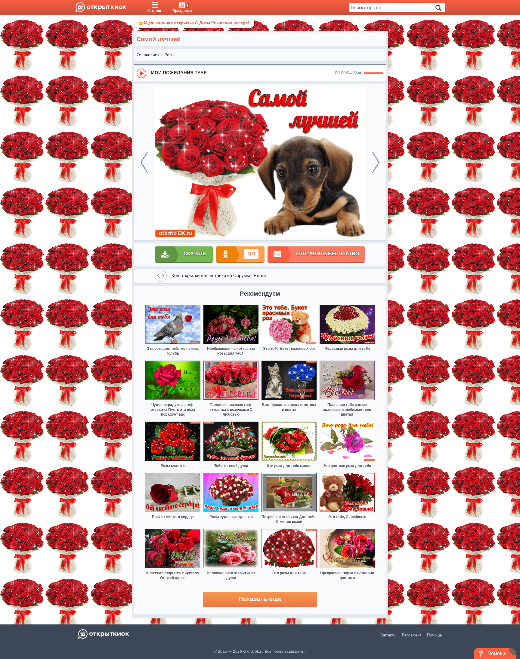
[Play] (141, 73)
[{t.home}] (104, 634)
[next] (376, 162)
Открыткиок (148, 54)
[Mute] (361, 73)
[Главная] (101, 7)
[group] (260, 73)
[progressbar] (373, 73)
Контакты (387, 635)
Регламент (411, 635)
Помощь (434, 635)
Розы (169, 54)
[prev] (144, 162)
